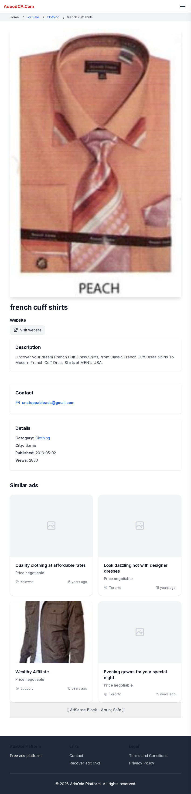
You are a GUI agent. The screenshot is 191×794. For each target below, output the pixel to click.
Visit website (30, 330)
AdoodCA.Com (19, 6)
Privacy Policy (141, 763)
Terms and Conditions (148, 755)
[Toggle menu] (182, 6)
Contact (76, 755)
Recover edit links (85, 763)
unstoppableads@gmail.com (48, 402)
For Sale (33, 17)
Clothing (53, 17)
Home (14, 17)
